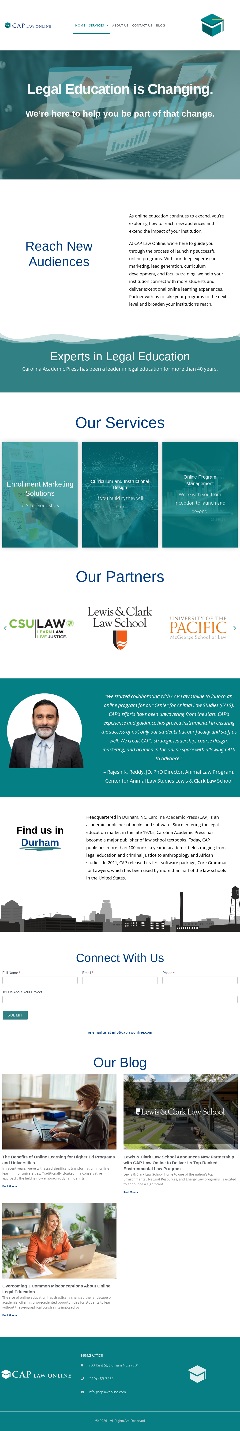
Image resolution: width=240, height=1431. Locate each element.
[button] (5, 628)
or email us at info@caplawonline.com (120, 1032)
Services (96, 25)
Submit (15, 1015)
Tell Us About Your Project (22, 992)
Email (87, 973)
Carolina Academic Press (172, 817)
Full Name (11, 973)
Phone (168, 973)
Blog (160, 25)
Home (80, 25)
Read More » (9, 1186)
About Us (120, 25)
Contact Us (142, 25)
